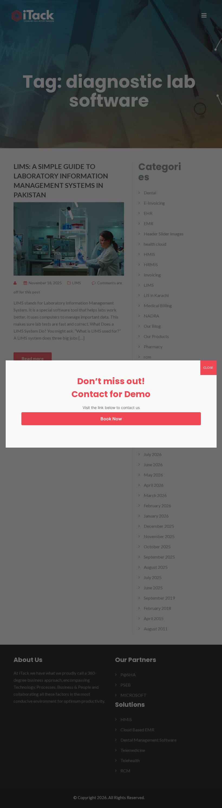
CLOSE (208, 368)
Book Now (111, 418)
